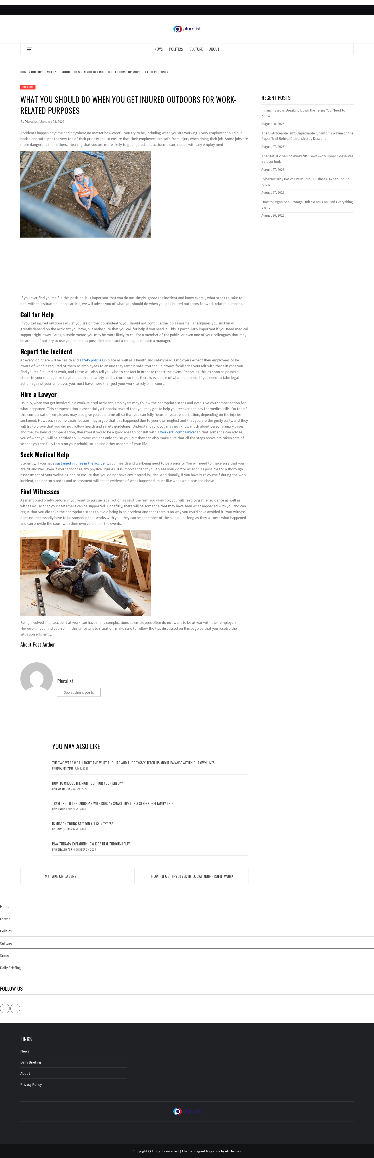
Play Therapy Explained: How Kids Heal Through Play (91, 844)
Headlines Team (64, 768)
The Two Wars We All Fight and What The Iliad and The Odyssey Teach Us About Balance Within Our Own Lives (133, 762)
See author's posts (79, 692)
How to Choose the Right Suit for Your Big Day (87, 783)
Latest (5, 919)
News (159, 49)
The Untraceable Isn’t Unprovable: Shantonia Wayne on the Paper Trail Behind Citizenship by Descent (307, 136)
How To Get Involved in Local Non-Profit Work (192, 876)
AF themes (233, 1151)
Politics (176, 49)
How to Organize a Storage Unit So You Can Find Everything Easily (307, 205)
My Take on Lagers (61, 876)
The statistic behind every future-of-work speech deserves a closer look (307, 159)
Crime (4, 955)
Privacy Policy (31, 1084)
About (214, 49)
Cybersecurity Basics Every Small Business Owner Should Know (305, 182)
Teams (59, 829)
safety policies (91, 360)
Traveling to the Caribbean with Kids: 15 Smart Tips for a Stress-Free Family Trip (112, 803)
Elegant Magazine (206, 1151)
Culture (196, 49)
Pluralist (31, 121)
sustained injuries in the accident (81, 463)
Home (5, 906)
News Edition (63, 789)
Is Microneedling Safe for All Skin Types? (82, 823)
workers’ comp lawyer (178, 432)
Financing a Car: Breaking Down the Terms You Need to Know (303, 113)
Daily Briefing (10, 967)
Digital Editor (64, 849)
